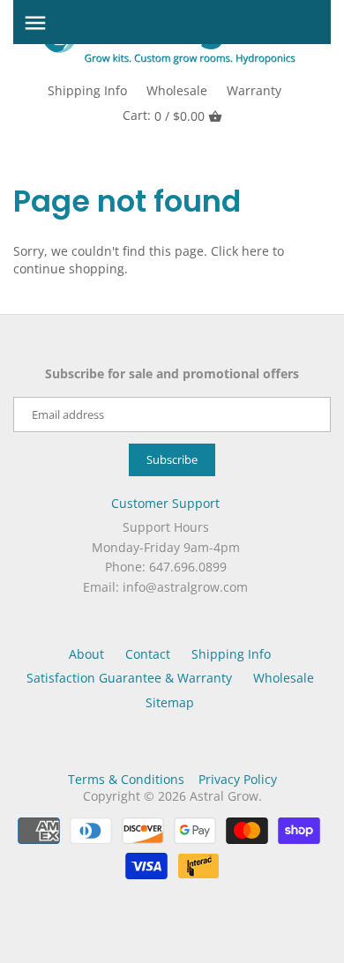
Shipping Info (87, 90)
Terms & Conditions (126, 779)
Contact (147, 654)
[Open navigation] (35, 23)
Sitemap (170, 702)
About (86, 654)
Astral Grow (224, 796)
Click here (240, 251)
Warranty (254, 90)
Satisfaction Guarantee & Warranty (129, 677)
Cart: (164, 115)
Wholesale (176, 90)
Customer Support (165, 503)
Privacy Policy (237, 779)
